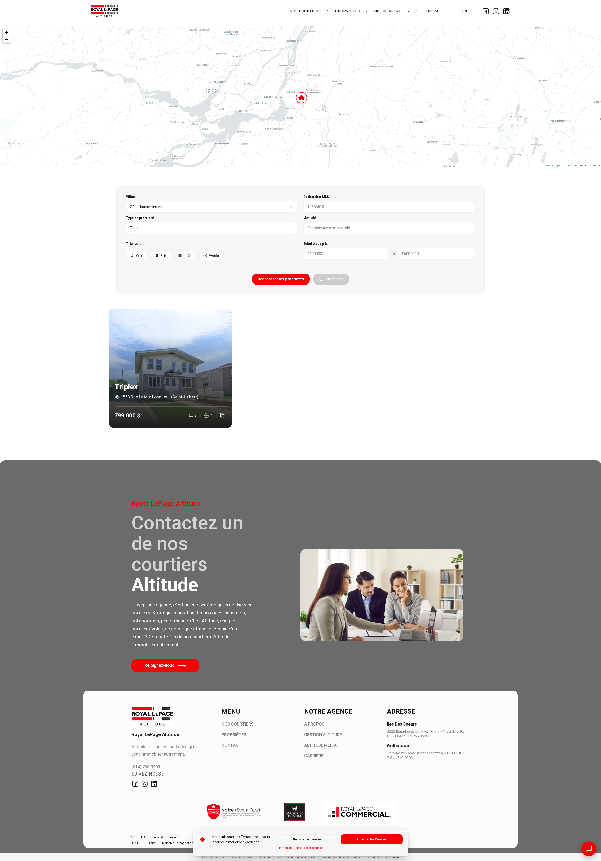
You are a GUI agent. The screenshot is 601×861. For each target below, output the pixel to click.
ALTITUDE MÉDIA (320, 745)
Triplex (151, 843)
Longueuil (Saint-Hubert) (163, 837)
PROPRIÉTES (347, 11)
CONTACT (433, 11)
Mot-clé (309, 218)
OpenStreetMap (564, 165)
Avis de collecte (307, 857)
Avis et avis (361, 857)
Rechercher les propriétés (281, 279)
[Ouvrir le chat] (588, 848)
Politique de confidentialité (276, 857)
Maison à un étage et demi (179, 843)
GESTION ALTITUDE (323, 734)
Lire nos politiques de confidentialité (300, 847)
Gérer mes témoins (388, 857)
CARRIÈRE (314, 755)
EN (464, 11)
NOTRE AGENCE (389, 11)
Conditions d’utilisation (336, 857)
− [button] (6, 39)
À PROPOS (314, 724)
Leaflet (546, 165)
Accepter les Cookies (371, 839)
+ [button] (6, 32)
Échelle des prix (315, 244)
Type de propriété (140, 218)
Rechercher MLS (316, 197)
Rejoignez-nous (159, 665)
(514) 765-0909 (145, 766)
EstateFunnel (219, 857)
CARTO (595, 165)
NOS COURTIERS (305, 11)
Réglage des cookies (307, 839)
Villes (130, 197)
